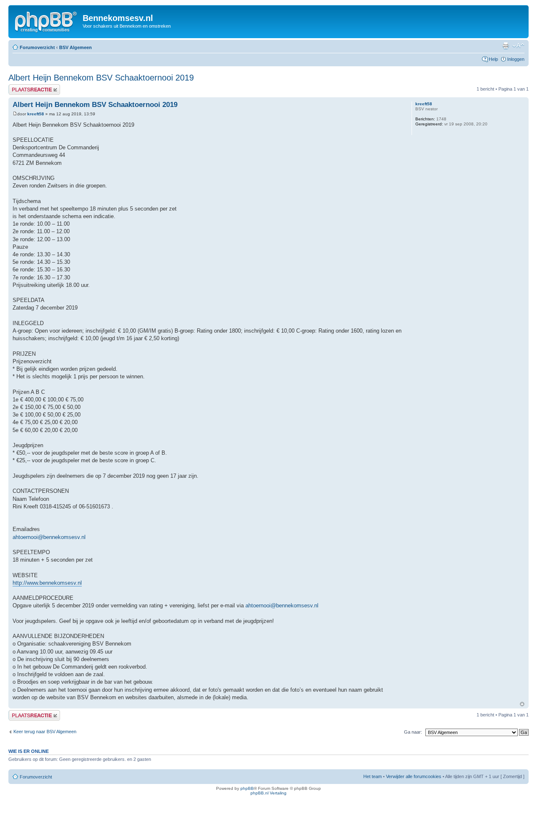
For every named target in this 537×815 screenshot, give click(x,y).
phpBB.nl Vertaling (268, 793)
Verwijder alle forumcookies (413, 776)
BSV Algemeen (75, 47)
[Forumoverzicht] (46, 20)
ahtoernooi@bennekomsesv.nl (49, 537)
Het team (372, 776)
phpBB (247, 788)
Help (493, 59)
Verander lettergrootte (518, 45)
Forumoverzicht (37, 47)
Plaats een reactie (26, 86)
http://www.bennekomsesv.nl (47, 583)
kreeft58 (35, 114)
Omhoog (522, 704)
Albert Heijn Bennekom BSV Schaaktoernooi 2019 (101, 77)
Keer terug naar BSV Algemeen (44, 731)
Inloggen (515, 59)
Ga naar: (413, 731)
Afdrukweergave (505, 45)
